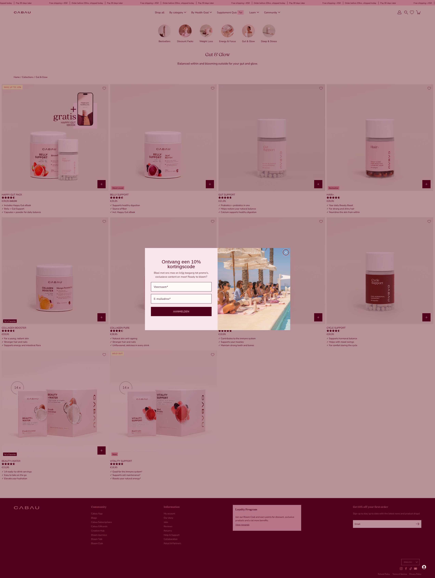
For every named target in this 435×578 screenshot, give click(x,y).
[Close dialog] (286, 252)
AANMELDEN (181, 311)
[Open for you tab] (424, 567)
